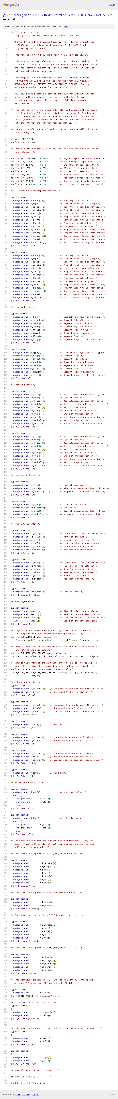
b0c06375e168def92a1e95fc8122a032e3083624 (60, 15)
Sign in (111, 4)
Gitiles (19, 1094)
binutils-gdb (19, 15)
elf (110, 15)
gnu (5, 15)
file (66, 26)
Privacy (26, 1094)
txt (105, 1094)
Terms (35, 1094)
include (101, 15)
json (112, 1094)
